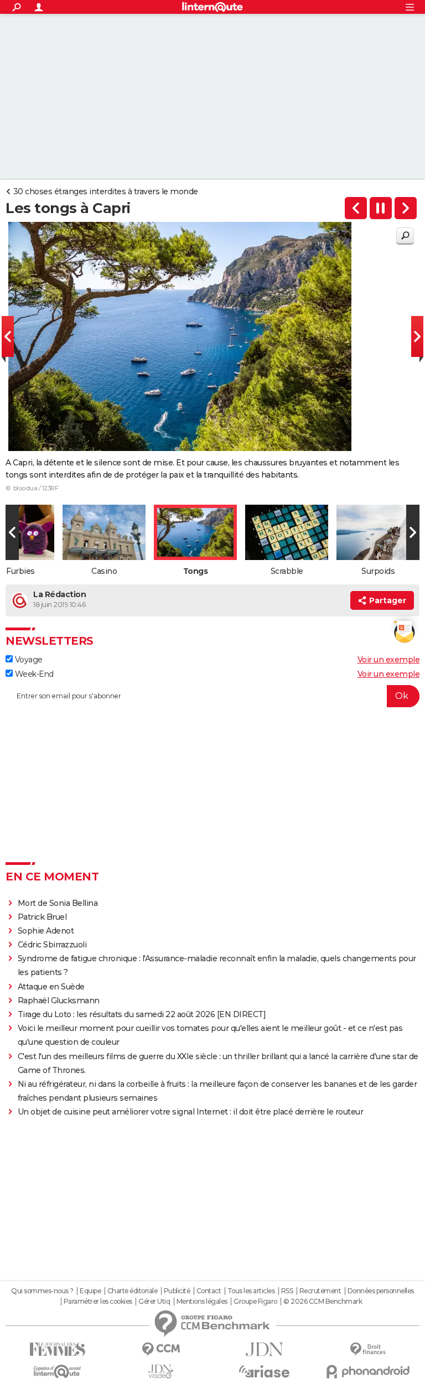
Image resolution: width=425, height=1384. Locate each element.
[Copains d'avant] (57, 1371)
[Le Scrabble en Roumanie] (406, 208)
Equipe (90, 1291)
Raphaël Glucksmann (59, 1000)
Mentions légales (202, 1301)
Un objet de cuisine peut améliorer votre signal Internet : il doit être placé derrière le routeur (191, 1112)
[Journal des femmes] (57, 1349)
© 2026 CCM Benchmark (322, 1301)
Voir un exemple (388, 660)
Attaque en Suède (51, 987)
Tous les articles (251, 1291)
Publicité (177, 1291)
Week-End (33, 674)
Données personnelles (381, 1291)
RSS (287, 1291)
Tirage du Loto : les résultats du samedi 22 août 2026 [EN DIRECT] (142, 1014)
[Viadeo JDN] (160, 1371)
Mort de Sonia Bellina (58, 903)
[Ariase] (264, 1371)
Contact (208, 1291)
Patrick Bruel (42, 917)
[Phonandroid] (367, 1371)
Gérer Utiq (154, 1301)
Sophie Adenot (46, 931)
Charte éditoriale (132, 1291)
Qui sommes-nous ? (42, 1291)
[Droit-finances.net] (367, 1349)
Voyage (28, 660)
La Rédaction (59, 594)
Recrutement (320, 1291)
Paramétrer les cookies (98, 1301)
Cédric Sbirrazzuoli (52, 945)
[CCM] (160, 1349)
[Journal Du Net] (264, 1349)
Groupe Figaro (255, 1301)
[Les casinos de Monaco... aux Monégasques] (356, 208)
